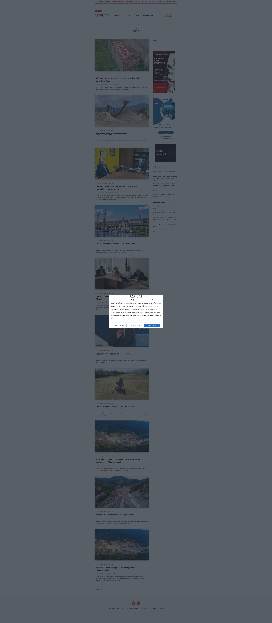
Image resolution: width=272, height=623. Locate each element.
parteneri (116, 302)
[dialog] (136, 311)
